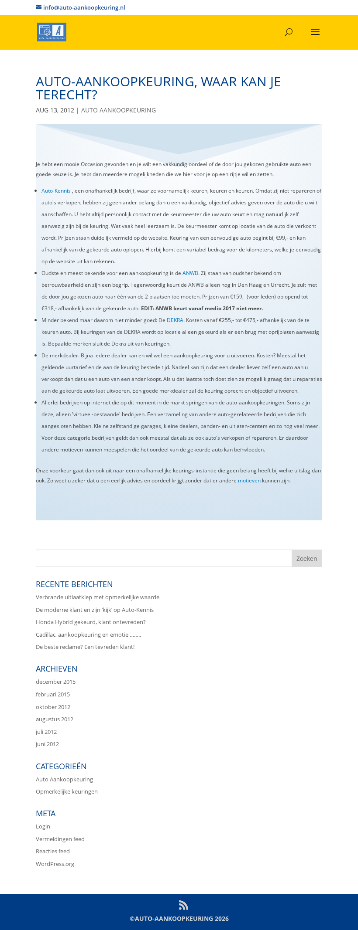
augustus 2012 (54, 719)
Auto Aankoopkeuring (118, 110)
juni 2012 (47, 744)
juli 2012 (46, 732)
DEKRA (175, 320)
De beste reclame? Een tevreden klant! (85, 647)
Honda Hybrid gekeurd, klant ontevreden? (91, 622)
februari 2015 (53, 694)
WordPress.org (55, 864)
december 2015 (56, 682)
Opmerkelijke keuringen (67, 791)
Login (43, 826)
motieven (249, 480)
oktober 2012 (53, 707)
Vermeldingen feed (60, 839)
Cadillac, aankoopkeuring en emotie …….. (88, 634)
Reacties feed (53, 851)
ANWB (190, 273)
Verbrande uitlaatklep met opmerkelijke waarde (97, 597)
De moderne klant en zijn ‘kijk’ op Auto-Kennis (95, 610)
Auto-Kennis (56, 190)
